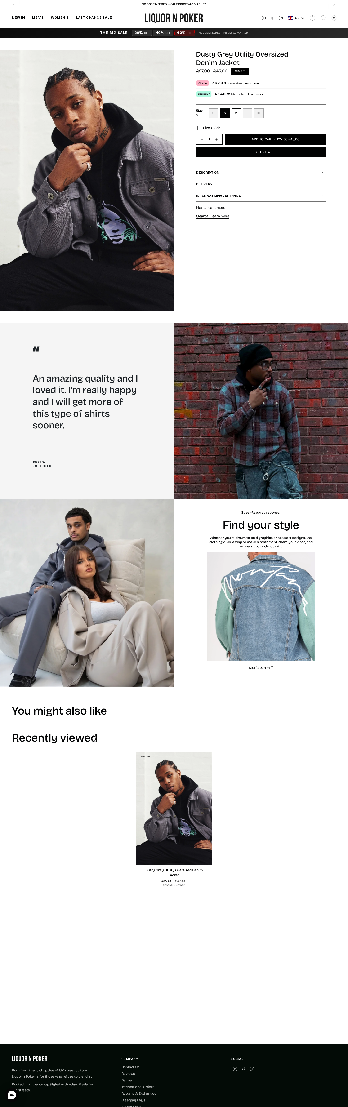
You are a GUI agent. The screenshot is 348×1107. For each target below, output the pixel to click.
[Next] (334, 4)
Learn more (251, 83)
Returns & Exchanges (138, 1093)
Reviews (128, 1073)
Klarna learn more (210, 207)
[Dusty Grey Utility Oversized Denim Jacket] (174, 809)
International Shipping (218, 196)
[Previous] (14, 4)
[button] (18, 18)
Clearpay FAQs (133, 1100)
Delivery (204, 184)
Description (207, 172)
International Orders (137, 1087)
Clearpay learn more (212, 216)
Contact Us (130, 1067)
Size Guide (211, 128)
